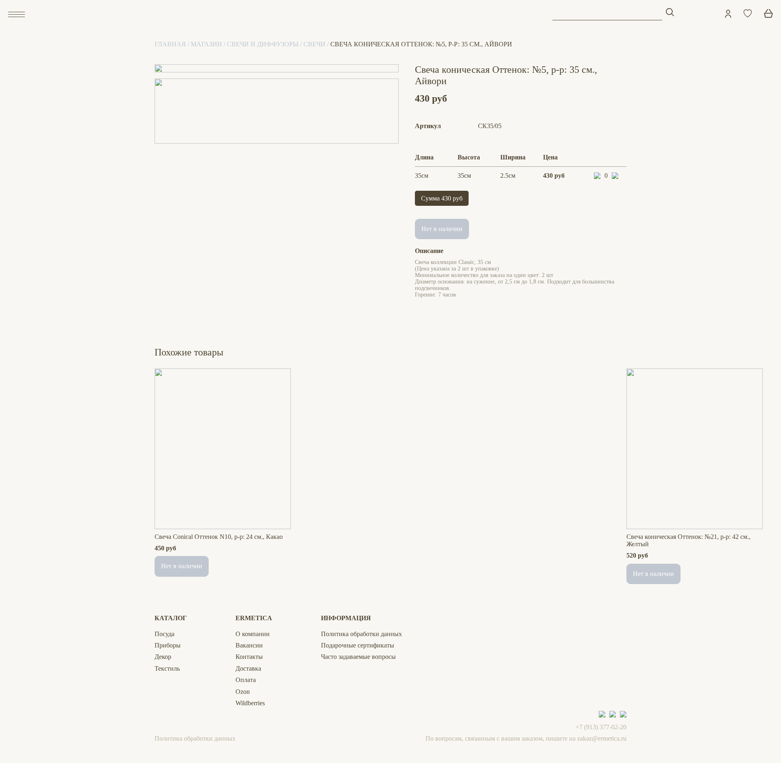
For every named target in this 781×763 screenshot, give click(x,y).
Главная (170, 44)
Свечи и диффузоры (263, 44)
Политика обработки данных (361, 633)
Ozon (243, 691)
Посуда (165, 633)
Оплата (246, 679)
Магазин (206, 44)
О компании (253, 633)
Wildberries (250, 703)
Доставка (248, 668)
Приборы (168, 645)
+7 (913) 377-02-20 (601, 727)
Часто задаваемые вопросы (358, 656)
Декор (163, 656)
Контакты (249, 656)
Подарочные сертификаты (357, 645)
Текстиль (167, 668)
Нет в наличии (441, 228)
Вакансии (249, 645)
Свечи (314, 44)
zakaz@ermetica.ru (601, 738)
